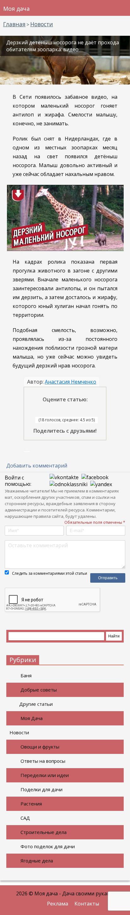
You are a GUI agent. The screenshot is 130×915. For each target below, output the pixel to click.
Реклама (57, 903)
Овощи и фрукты (40, 746)
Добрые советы (39, 689)
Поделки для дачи (41, 789)
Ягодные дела (37, 860)
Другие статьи (36, 704)
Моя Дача (32, 718)
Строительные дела (44, 832)
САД (25, 818)
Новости (19, 732)
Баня (26, 675)
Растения (31, 803)
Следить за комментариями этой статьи (49, 573)
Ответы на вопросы (43, 761)
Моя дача (16, 8)
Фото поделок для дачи (48, 846)
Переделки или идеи (45, 775)
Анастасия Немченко (70, 381)
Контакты (86, 903)
